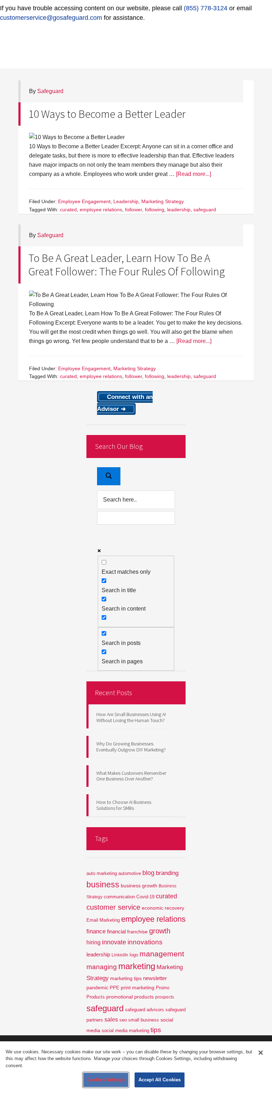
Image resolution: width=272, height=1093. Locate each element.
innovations (145, 942)
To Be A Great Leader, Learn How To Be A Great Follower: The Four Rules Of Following (126, 265)
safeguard (204, 209)
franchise (137, 931)
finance (96, 931)
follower (133, 209)
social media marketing (125, 1030)
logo (134, 954)
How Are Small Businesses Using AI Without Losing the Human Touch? (131, 717)
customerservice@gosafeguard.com (51, 17)
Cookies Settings (106, 1079)
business (102, 884)
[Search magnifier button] (108, 476)
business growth (139, 885)
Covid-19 (145, 896)
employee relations (101, 209)
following (154, 209)
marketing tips (126, 978)
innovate (114, 942)
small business (143, 1020)
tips (156, 1030)
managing (101, 967)
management (162, 954)
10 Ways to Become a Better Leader (107, 114)
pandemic (97, 987)
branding (167, 873)
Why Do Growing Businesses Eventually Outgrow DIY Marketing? (131, 746)
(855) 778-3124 (205, 8)
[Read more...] (193, 174)
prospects (164, 997)
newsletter (155, 978)
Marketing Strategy (162, 201)
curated (68, 209)
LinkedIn (120, 954)
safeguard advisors (144, 1009)
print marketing (137, 987)
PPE (114, 987)
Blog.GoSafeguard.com (136, 44)
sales (111, 1020)
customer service (113, 907)
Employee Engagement (84, 201)
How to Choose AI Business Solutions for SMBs (123, 805)
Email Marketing (103, 920)
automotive (129, 873)
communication (119, 896)
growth (159, 931)
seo (123, 1020)
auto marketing (101, 873)
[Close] (260, 1052)
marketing (136, 966)
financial (116, 931)
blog (148, 872)
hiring (93, 942)
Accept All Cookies (159, 1079)
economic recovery (163, 908)
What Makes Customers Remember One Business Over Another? (131, 776)
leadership (179, 209)
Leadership (125, 201)
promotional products (130, 997)
